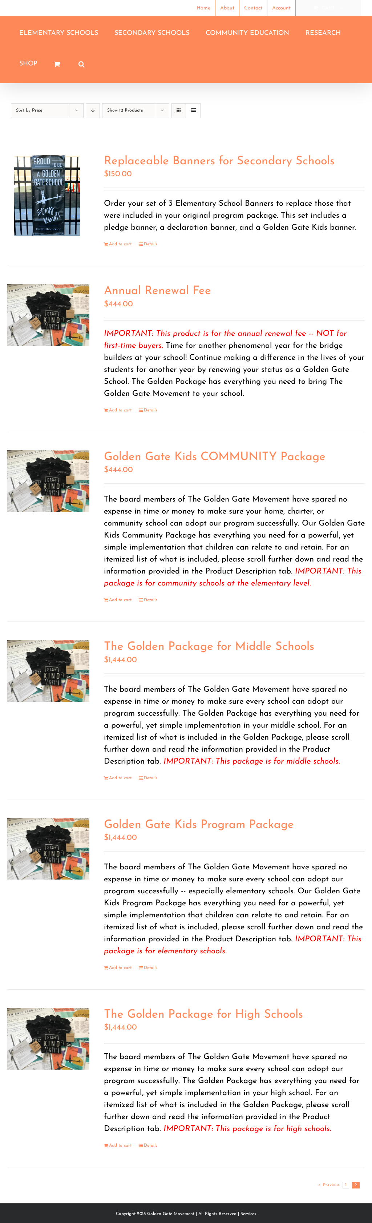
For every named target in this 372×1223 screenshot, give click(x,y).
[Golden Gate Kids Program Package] (48, 849)
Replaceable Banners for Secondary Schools (219, 161)
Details (150, 244)
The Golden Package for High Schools (203, 1015)
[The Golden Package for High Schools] (48, 1039)
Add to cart (120, 244)
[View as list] (193, 111)
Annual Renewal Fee (157, 291)
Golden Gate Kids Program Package (199, 825)
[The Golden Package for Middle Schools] (48, 671)
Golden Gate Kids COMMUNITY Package (215, 457)
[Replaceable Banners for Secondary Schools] (48, 195)
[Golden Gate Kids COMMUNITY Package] (48, 481)
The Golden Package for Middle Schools (209, 647)
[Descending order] (93, 110)
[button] (81, 64)
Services (248, 1214)
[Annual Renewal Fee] (48, 315)
